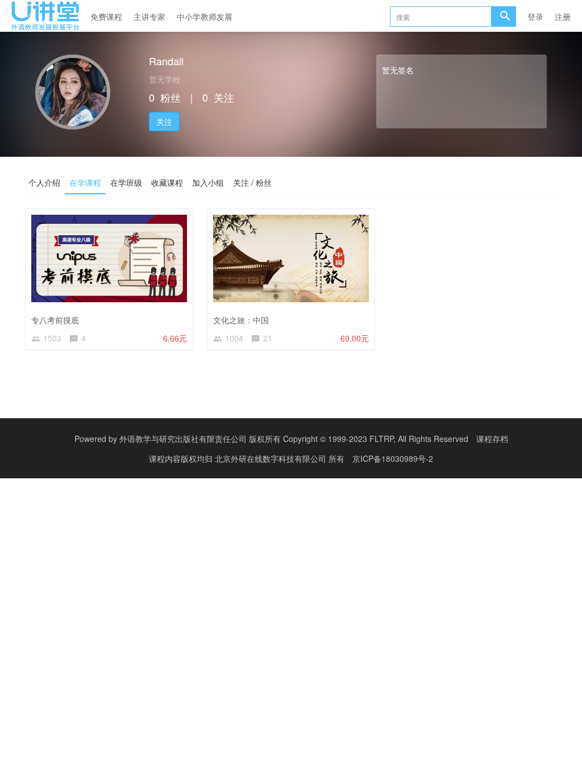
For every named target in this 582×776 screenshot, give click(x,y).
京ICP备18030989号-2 (392, 458)
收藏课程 (167, 182)
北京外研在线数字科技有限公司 (272, 458)
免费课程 (106, 16)
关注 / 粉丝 (252, 182)
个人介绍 (44, 182)
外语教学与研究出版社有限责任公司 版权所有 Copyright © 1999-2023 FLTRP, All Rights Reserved (293, 438)
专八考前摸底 (55, 320)
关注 (164, 121)
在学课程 (85, 182)
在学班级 (126, 182)
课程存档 (492, 438)
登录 (535, 16)
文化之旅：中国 (241, 320)
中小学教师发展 (204, 16)
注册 (563, 16)
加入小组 (208, 182)
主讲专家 (149, 16)
